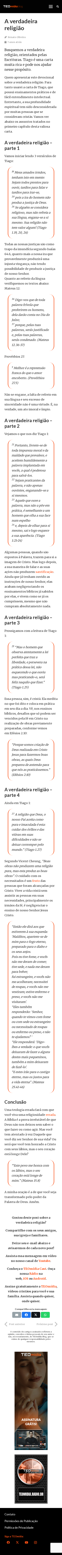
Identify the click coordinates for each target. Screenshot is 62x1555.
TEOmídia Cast (34, 1269)
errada (50, 1115)
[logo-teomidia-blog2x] (13, 6)
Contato (9, 1514)
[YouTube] (26, 1542)
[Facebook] (8, 1542)
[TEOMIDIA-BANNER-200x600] (31, 1401)
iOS (25, 1278)
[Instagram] (35, 1542)
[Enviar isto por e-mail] (16, 1315)
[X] (17, 1542)
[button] (50, 7)
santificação (44, 572)
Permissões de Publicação (21, 1521)
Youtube (44, 1261)
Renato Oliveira (17, 37)
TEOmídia (49, 1286)
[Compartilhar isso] (26, 1315)
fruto (36, 881)
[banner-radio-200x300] (31, 1479)
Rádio (33, 1274)
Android (39, 1278)
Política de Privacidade (19, 1527)
